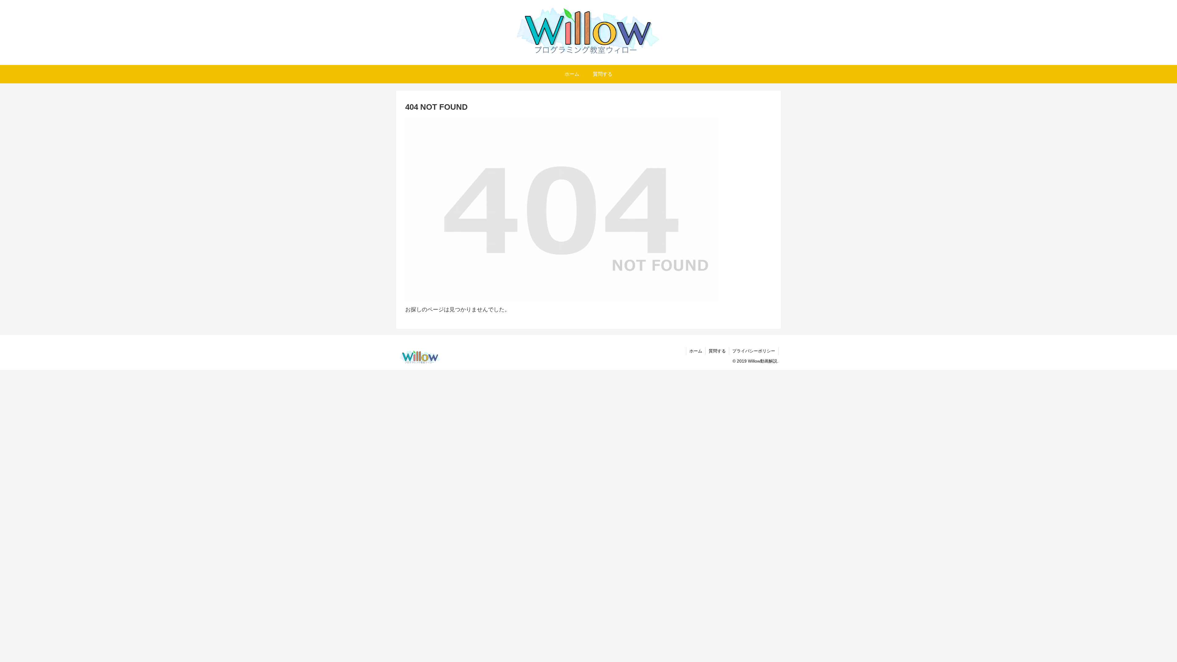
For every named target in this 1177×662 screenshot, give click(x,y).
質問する (717, 350)
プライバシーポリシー (753, 350)
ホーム (695, 350)
